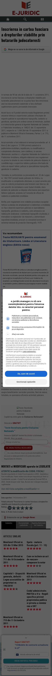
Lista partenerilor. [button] (29, 351)
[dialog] (26, 338)
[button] (26, 334)
